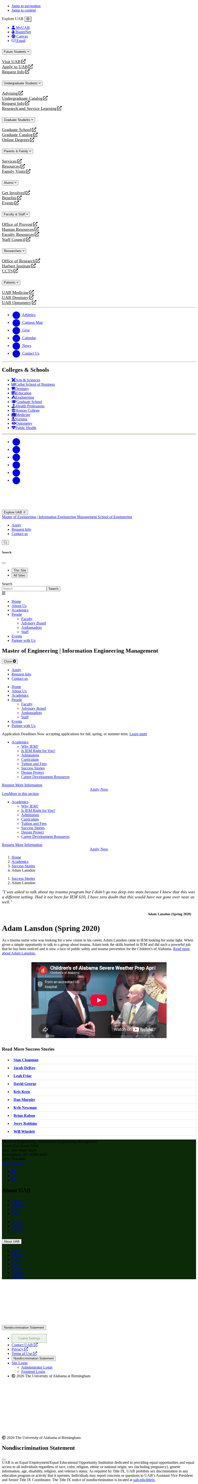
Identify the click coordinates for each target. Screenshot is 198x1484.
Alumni (9, 183)
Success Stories (33, 768)
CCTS (8, 271)
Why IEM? (29, 746)
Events (8, 202)
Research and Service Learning (29, 108)
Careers (17, 1226)
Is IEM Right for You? (38, 751)
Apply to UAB (15, 66)
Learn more (138, 734)
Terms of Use (24, 1354)
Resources (11, 166)
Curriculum (30, 759)
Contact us (20, 534)
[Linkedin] (16, 480)
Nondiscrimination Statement (24, 1327)
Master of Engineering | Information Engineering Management (50, 517)
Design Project (32, 772)
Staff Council (13, 239)
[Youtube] (16, 465)
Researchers (13, 251)
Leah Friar (23, 1076)
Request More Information (22, 785)
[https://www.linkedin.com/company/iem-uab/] (13, 1180)
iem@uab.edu (12, 1163)
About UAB (12, 1241)
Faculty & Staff (15, 214)
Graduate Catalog (17, 134)
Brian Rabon (24, 1115)
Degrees (18, 1205)
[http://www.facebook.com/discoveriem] (13, 1171)
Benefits (9, 197)
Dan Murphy (24, 1100)
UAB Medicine (15, 292)
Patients (10, 282)
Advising (10, 93)
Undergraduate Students (21, 83)
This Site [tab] (20, 570)
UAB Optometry (16, 302)
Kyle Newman (25, 1108)
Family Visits (13, 171)
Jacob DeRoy (24, 1068)
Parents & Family (16, 151)
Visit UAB (11, 61)
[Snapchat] (16, 472)
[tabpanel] (99, 586)
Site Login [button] (20, 1363)
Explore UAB (13, 512)
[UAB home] (99, 507)
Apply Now (99, 789)
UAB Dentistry (15, 297)
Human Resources (18, 229)
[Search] (5, 542)
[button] (99, 794)
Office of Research (18, 261)
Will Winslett (24, 1131)
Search (7, 584)
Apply (16, 525)
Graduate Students (17, 120)
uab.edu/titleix (144, 1480)
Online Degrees (15, 139)
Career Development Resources (45, 777)
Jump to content (24, 10)
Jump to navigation (26, 6)
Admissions (30, 755)
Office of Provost (17, 224)
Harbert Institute (16, 266)
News (16, 1214)
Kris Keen (22, 1092)
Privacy (20, 1349)
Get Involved (13, 192)
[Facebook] (16, 442)
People (17, 614)
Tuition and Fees (34, 764)
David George (25, 1084)
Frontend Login (33, 1372)
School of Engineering (115, 517)
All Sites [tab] (19, 575)
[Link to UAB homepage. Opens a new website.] (44, 1291)
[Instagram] (16, 457)
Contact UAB (25, 1345)
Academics (20, 742)
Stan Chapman (26, 1060)
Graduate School (16, 129)
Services (9, 161)
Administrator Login (36, 1367)
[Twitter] (16, 449)
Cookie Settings (29, 1338)
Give (15, 1209)
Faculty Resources (18, 234)
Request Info (13, 71)
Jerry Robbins (25, 1123)
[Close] (27, 19)
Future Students (15, 51)
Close (8, 661)
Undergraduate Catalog (22, 98)
